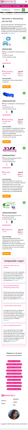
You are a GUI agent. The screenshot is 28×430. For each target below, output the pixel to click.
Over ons (3, 400)
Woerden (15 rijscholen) (14, 367)
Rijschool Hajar (7, 49)
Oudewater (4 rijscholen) (14, 373)
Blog (14, 404)
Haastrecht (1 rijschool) (14, 389)
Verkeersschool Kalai (8, 101)
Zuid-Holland (9, 14)
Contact (15, 402)
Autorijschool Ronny (8, 155)
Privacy (3, 403)
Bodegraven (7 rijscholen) (14, 370)
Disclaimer (16, 399)
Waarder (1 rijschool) (14, 361)
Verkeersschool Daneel (9, 212)
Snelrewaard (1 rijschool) (14, 383)
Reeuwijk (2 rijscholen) (14, 380)
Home (3, 14)
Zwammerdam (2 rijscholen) (14, 376)
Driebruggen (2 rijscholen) (14, 364)
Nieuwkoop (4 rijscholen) (14, 386)
